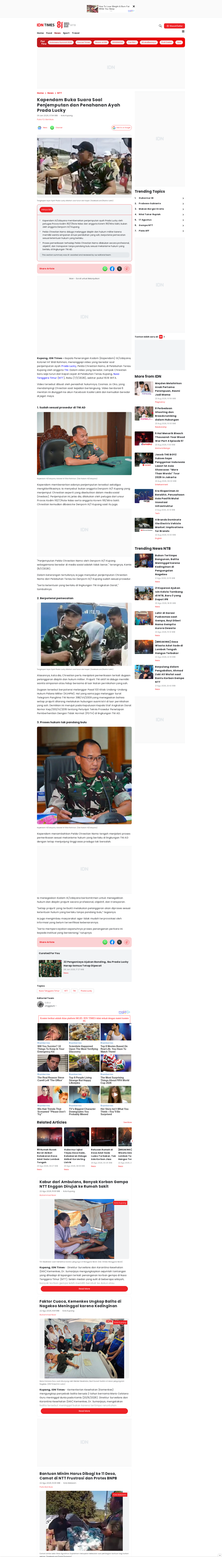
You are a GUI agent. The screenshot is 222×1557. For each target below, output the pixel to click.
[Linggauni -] (40, 1004)
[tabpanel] (84, 238)
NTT (61, 378)
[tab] (47, 209)
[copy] (126, 268)
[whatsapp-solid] (105, 268)
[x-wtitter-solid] (119, 268)
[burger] (183, 31)
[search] (160, 26)
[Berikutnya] (132, 1141)
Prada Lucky (68, 366)
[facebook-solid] (112, 268)
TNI (66, 370)
